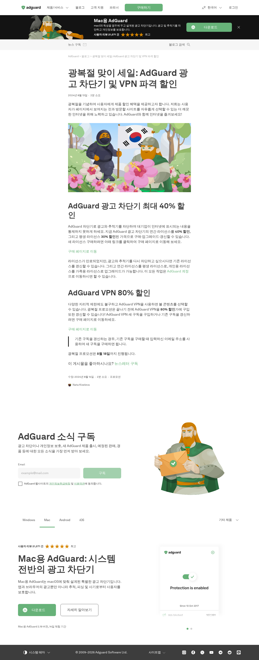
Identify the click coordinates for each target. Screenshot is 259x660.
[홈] (31, 7)
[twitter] (202, 652)
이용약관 (79, 483)
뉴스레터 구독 (126, 363)
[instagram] (184, 652)
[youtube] (211, 652)
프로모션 (115, 376)
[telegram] (220, 652)
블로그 (85, 56)
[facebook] (193, 652)
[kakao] (238, 652)
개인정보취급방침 (59, 483)
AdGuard (73, 56)
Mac (47, 520)
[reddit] (229, 652)
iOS (81, 520)
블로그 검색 (177, 44)
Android (64, 520)
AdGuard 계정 (178, 271)
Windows (29, 520)
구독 (102, 473)
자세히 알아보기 (79, 610)
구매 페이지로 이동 (82, 251)
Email (21, 464)
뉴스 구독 (74, 44)
